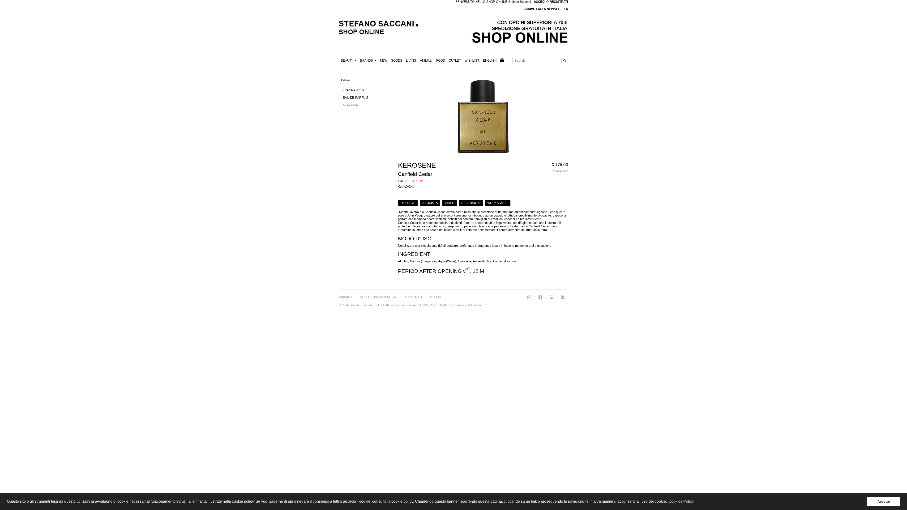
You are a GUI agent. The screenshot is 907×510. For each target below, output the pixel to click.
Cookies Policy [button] (681, 501)
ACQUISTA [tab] (430, 203)
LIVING (411, 60)
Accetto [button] (883, 501)
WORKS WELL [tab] (497, 203)
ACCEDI (435, 297)
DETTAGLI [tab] (408, 203)
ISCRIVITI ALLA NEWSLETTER (545, 9)
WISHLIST (472, 60)
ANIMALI (426, 60)
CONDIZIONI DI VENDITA (378, 297)
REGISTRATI (559, 2)
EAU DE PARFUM (355, 97)
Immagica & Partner (467, 305)
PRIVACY (345, 297)
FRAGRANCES (353, 90)
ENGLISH (489, 60)
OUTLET (455, 60)
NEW (383, 60)
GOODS (396, 60)
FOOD (440, 60)
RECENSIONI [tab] (470, 203)
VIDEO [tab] (449, 203)
